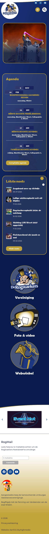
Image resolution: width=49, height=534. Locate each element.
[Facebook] (36, 3)
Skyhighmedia (23, 530)
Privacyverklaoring (9, 523)
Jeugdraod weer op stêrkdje (26, 188)
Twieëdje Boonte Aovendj (24, 149)
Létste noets (15, 181)
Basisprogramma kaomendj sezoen (24, 96)
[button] (44, 9)
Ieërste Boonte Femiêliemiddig (24, 114)
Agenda (12, 79)
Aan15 (12, 530)
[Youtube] (45, 3)
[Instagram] (40, 3)
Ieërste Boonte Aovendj (24, 131)
